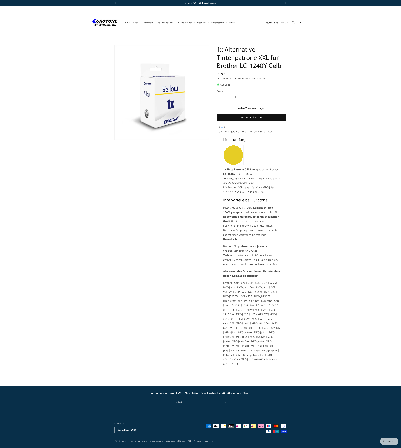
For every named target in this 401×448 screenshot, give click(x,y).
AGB (189, 441)
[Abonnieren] (225, 401)
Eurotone (126, 441)
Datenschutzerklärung (175, 441)
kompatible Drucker (244, 131)
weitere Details (265, 131)
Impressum (209, 441)
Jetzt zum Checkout (251, 117)
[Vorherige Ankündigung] (115, 3)
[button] (136, 22)
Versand (233, 78)
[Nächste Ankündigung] (285, 3)
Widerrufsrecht (156, 441)
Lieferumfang (225, 131)
